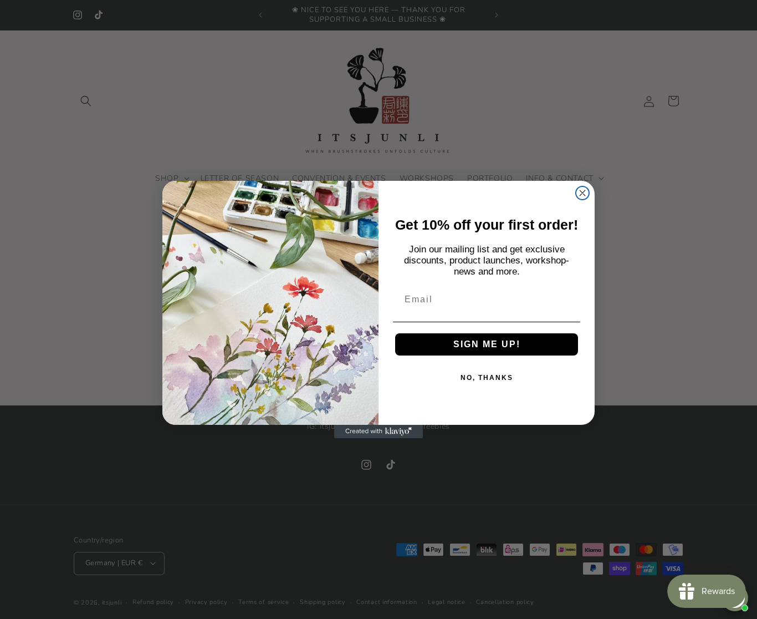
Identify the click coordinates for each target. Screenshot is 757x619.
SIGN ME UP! (486, 344)
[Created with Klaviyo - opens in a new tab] (378, 431)
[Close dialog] (582, 193)
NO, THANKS (487, 378)
